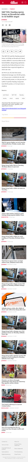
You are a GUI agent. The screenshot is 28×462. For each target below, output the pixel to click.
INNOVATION (5, 217)
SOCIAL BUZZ (5, 408)
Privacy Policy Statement (17, 444)
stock (11, 98)
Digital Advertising (6, 454)
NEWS (3, 385)
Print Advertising (18, 452)
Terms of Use (5, 444)
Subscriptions (5, 452)
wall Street (6, 95)
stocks (5, 98)
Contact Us (4, 441)
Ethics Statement (18, 448)
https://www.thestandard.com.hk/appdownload (14, 109)
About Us (16, 441)
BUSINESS (5, 9)
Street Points (17, 454)
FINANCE (12, 9)
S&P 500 (14, 95)
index (23, 98)
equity (17, 98)
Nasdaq (21, 95)
